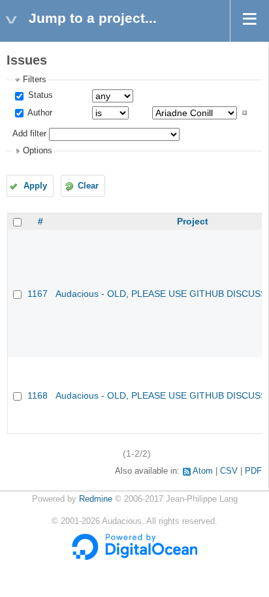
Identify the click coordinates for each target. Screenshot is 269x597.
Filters (34, 79)
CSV (229, 471)
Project (192, 221)
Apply (35, 186)
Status (39, 95)
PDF (253, 471)
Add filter (29, 133)
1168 (37, 395)
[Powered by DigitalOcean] (134, 557)
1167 (37, 293)
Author (38, 112)
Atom (203, 471)
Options (37, 150)
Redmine (95, 499)
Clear (88, 186)
